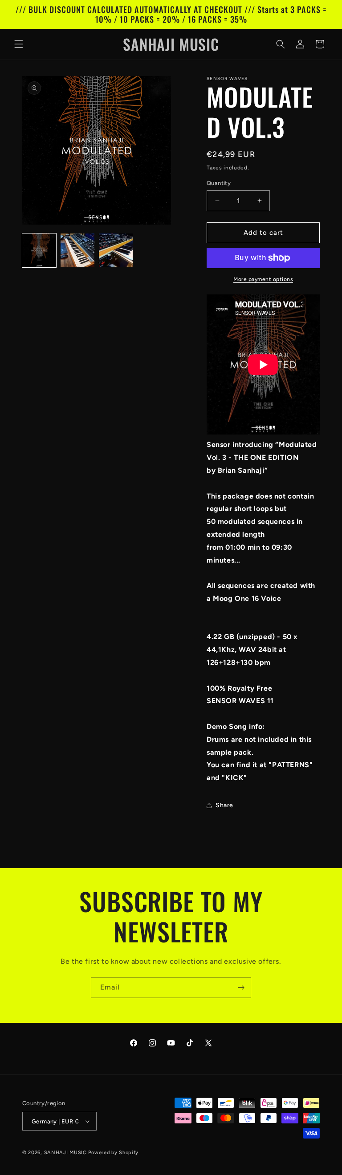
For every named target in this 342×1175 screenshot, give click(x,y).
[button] (18, 44)
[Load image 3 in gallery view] (116, 250)
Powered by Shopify (113, 1152)
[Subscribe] (241, 987)
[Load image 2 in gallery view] (77, 250)
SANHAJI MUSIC (65, 1152)
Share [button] (224, 805)
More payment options (263, 279)
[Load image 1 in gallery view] (39, 250)
